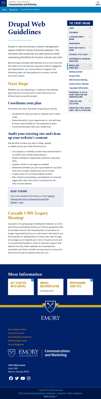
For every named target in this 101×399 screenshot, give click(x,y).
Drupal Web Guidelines (74, 66)
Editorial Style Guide (78, 54)
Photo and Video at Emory (77, 49)
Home (4, 9)
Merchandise (74, 43)
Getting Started (75, 72)
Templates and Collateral (75, 102)
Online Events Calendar (79, 84)
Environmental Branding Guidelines (79, 59)
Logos (71, 28)
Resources (13, 9)
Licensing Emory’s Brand (76, 38)
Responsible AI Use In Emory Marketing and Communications (78, 94)
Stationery (73, 32)
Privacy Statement (74, 393)
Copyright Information (78, 88)
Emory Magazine (16, 344)
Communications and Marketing (22, 4)
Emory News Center (17, 329)
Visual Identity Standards (19, 337)
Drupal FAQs (74, 76)
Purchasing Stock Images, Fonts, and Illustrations (80, 109)
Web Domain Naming (78, 80)
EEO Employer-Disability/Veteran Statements (37, 393)
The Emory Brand (79, 23)
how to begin (18, 75)
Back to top (50, 396)
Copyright (61, 393)
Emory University (56, 390)
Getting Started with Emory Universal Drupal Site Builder (33, 199)
